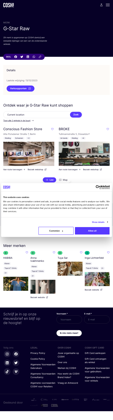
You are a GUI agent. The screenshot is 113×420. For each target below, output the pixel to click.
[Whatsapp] (34, 57)
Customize (54, 231)
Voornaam (62, 313)
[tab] (49, 180)
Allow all (92, 231)
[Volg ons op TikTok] (7, 371)
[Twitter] (22, 57)
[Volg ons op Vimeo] (16, 371)
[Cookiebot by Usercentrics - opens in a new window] (98, 187)
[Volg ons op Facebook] (16, 354)
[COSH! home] (8, 5)
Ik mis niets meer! (69, 333)
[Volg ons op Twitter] (16, 363)
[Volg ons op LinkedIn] (7, 363)
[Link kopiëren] (40, 57)
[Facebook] (16, 57)
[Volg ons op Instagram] (7, 354)
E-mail (88, 313)
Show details (98, 222)
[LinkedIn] (28, 57)
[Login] (101, 5)
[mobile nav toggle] (108, 5)
